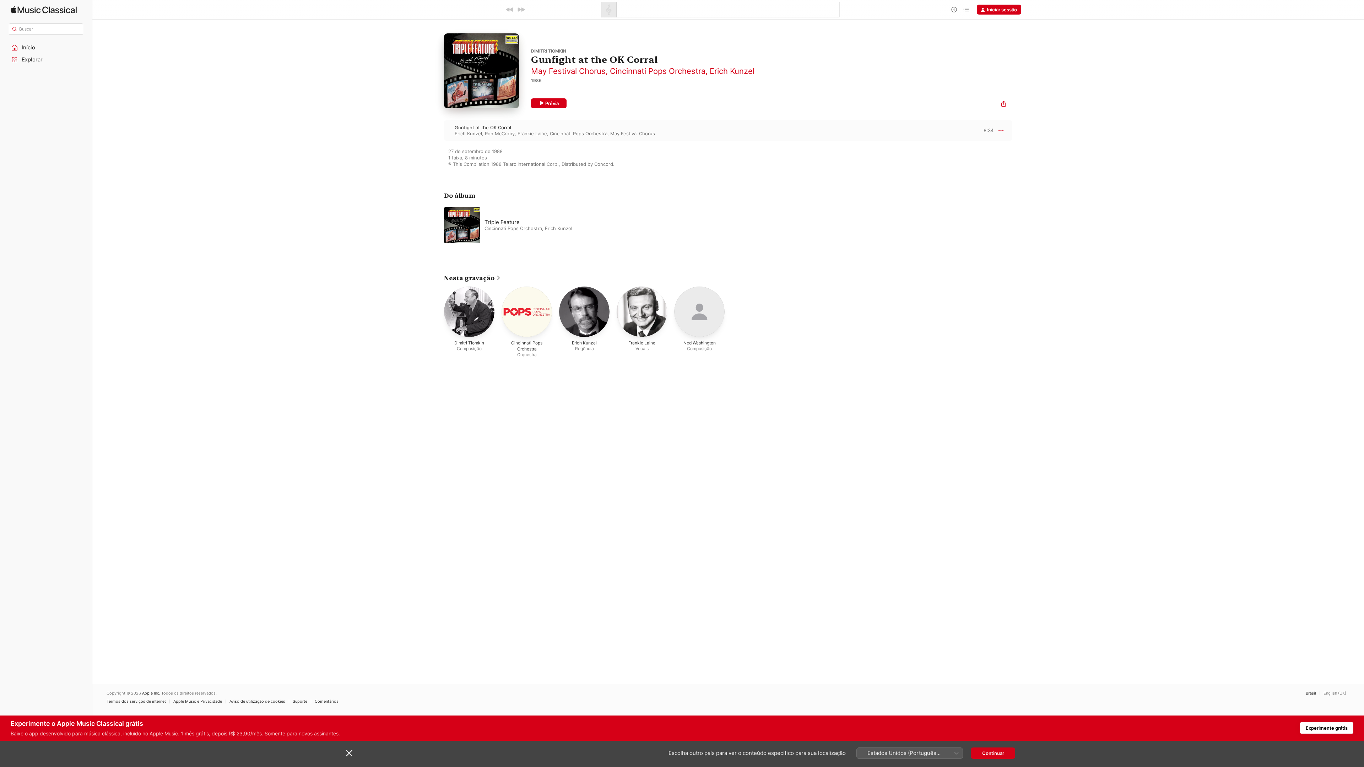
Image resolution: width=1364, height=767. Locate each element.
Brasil (1311, 693)
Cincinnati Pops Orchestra (657, 71)
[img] (44, 10)
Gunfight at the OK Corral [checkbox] (483, 127)
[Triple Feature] (533, 225)
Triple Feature (502, 222)
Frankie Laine (532, 133)
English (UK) (1335, 693)
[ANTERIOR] (509, 9)
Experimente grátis (1327, 728)
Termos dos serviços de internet (136, 701)
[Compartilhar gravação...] (1003, 104)
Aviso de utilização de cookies (257, 701)
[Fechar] (349, 753)
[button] (46, 47)
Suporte (300, 701)
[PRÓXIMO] (521, 9)
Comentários (327, 701)
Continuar (993, 753)
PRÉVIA (987, 130)
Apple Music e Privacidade (197, 701)
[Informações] (954, 10)
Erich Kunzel (732, 71)
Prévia (552, 103)
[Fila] (966, 10)
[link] (472, 278)
